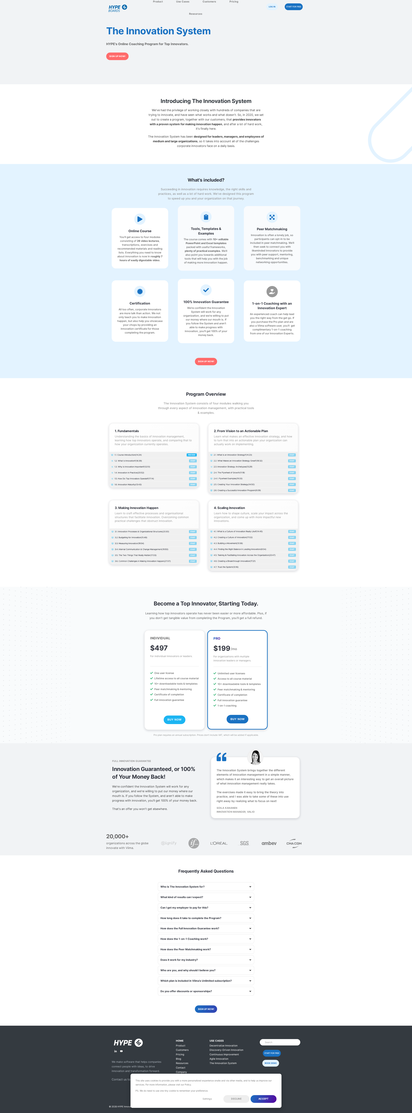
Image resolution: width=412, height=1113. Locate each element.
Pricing (233, 1)
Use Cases (182, 1)
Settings (207, 1098)
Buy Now (174, 719)
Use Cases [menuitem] (217, 1040)
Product (158, 1)
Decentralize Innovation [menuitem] (224, 1045)
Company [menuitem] (181, 1072)
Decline (236, 1098)
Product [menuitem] (180, 1045)
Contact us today (123, 1079)
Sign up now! (117, 56)
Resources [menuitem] (182, 1063)
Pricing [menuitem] (180, 1054)
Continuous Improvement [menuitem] (224, 1054)
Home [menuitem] (179, 1040)
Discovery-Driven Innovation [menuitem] (226, 1049)
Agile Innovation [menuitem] (219, 1058)
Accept (263, 1098)
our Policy (186, 1084)
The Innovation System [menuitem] (223, 1063)
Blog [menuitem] (178, 1058)
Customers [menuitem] (182, 1049)
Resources (195, 13)
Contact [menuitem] (180, 1067)
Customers (209, 1)
